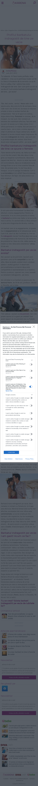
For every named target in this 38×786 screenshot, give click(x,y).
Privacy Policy (29, 459)
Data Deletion (9, 459)
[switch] (30, 364)
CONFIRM (11, 452)
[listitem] (19, 360)
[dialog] (19, 393)
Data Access (19, 459)
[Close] (34, 327)
